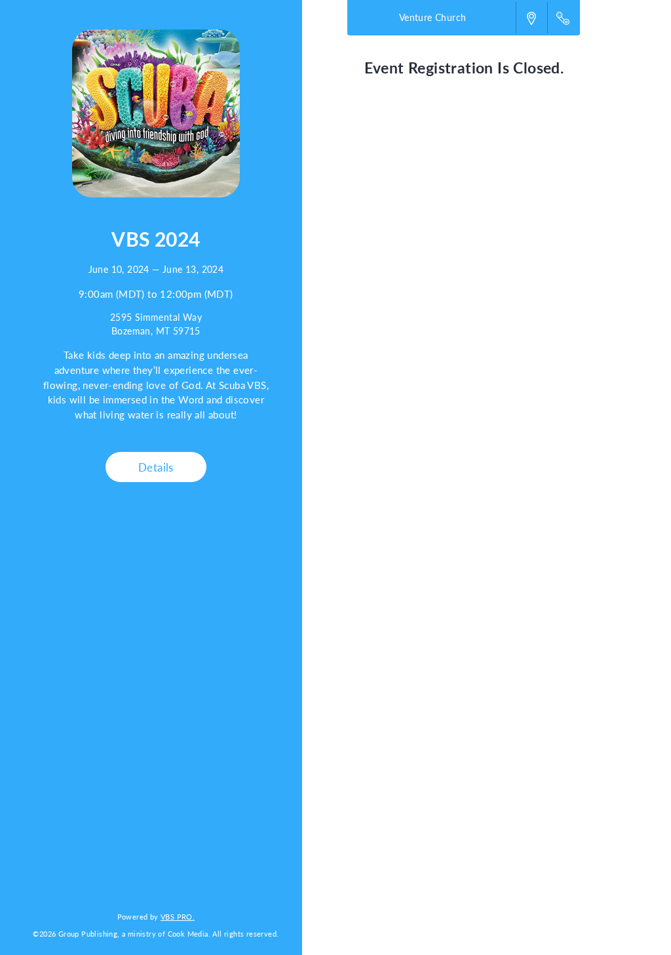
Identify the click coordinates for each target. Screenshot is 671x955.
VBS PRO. (178, 916)
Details (156, 467)
